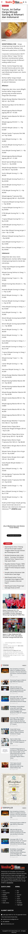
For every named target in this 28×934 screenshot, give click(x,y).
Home (4, 890)
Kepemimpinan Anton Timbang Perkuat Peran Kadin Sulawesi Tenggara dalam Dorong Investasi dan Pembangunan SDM (15, 549)
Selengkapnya (10, 882)
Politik (18, 896)
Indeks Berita (5, 902)
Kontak (4, 900)
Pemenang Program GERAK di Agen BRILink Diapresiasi (18, 680)
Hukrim (18, 898)
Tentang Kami (5, 892)
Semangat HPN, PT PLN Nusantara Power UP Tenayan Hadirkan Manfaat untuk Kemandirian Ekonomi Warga (18, 699)
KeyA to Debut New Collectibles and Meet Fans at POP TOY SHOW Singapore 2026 (18, 741)
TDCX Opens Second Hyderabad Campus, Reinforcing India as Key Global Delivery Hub (16, 765)
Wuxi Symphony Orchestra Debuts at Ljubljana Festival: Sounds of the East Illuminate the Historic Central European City (18, 672)
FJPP (18, 892)
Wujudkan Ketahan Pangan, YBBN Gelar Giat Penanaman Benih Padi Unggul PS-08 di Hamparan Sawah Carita (15, 566)
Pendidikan (19, 902)
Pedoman (4, 896)
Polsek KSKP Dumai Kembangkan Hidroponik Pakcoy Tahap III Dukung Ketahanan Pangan (17, 731)
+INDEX (24, 665)
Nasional (19, 894)
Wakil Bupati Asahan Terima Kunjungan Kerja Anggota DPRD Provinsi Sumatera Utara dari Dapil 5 (14, 580)
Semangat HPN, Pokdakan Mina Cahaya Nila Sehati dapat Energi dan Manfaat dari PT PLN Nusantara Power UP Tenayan (18, 721)
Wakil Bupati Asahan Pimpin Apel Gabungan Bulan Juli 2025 (14, 587)
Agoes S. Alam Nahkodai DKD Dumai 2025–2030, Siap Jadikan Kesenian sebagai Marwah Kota (13, 635)
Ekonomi (19, 900)
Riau (18, 890)
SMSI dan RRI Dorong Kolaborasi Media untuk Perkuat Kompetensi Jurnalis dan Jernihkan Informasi (18, 689)
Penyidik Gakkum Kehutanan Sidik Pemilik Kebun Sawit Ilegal (14, 573)
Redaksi (4, 894)
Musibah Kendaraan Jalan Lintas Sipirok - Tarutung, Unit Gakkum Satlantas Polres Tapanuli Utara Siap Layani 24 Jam (14, 558)
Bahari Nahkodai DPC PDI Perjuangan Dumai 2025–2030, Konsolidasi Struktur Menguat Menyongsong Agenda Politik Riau (13, 612)
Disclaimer (5, 898)
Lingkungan (19, 904)
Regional (5, 5)
